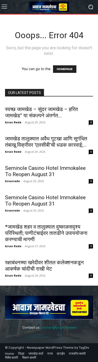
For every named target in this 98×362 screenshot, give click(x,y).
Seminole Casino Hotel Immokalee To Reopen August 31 (45, 171)
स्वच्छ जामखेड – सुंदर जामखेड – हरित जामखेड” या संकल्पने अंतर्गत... (41, 112)
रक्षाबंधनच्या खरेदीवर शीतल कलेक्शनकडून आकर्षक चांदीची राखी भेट (44, 266)
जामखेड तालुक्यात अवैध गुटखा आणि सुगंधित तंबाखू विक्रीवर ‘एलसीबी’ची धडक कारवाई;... (46, 142)
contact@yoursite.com (58, 327)
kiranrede (12, 181)
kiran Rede (13, 122)
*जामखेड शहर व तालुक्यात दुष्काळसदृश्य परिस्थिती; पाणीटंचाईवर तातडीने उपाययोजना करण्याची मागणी (46, 233)
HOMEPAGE (65, 69)
